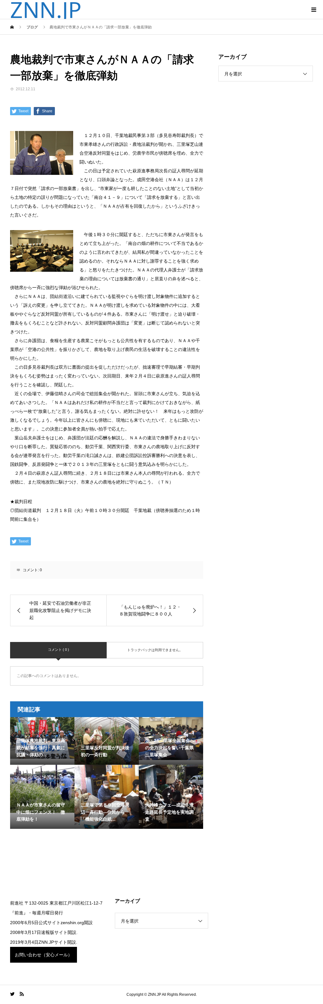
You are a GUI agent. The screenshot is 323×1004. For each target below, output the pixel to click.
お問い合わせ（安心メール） (43, 954)
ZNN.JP (45, 9)
